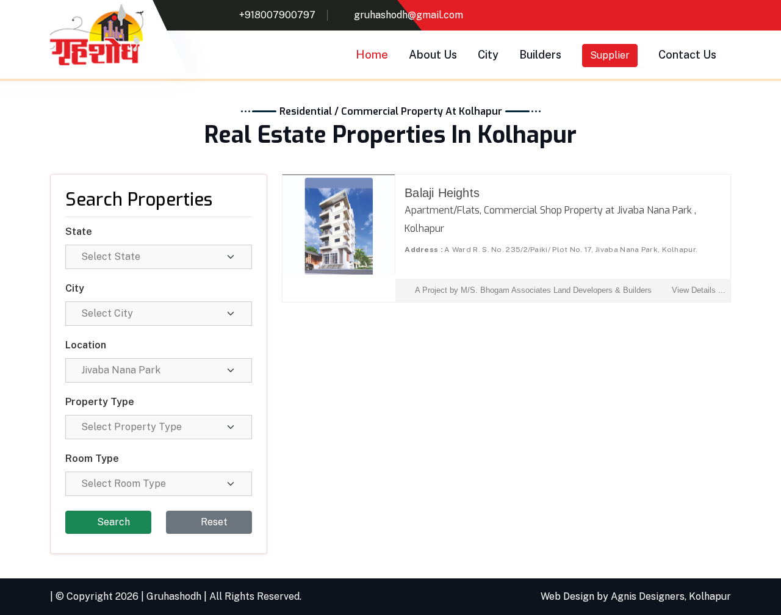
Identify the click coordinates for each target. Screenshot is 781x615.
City (488, 54)
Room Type (92, 458)
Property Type (99, 402)
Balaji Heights (442, 193)
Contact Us (687, 54)
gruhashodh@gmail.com (408, 15)
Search (112, 522)
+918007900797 (277, 15)
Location (85, 345)
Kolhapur (710, 596)
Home (372, 54)
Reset (213, 522)
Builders (540, 54)
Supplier (610, 55)
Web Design (567, 596)
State (78, 231)
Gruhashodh (173, 596)
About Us (433, 54)
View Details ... (698, 290)
